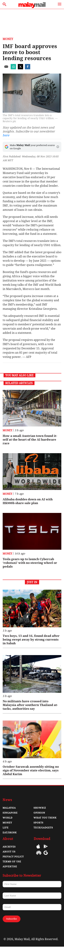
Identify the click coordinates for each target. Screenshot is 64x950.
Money (8, 39)
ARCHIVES (9, 846)
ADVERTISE (10, 866)
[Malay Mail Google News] (46, 855)
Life (6, 827)
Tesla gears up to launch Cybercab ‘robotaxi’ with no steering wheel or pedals (30, 562)
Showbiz (40, 807)
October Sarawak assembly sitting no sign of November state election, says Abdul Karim (31, 770)
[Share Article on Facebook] (27, 68)
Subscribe (11, 918)
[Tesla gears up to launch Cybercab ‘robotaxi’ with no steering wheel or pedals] (32, 531)
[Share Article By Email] (6, 68)
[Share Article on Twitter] (20, 68)
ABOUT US (9, 851)
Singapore (10, 812)
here (6, 135)
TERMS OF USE (12, 861)
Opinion (39, 812)
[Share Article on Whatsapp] (13, 68)
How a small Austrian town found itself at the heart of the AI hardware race (30, 439)
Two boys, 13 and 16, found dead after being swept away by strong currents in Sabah (31, 639)
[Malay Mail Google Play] (46, 849)
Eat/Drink (10, 832)
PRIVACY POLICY (13, 856)
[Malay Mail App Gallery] (38, 855)
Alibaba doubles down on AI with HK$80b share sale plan (28, 501)
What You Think (45, 817)
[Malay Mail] (32, 7)
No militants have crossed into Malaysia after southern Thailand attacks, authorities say (30, 704)
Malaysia (9, 807)
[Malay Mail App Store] (38, 849)
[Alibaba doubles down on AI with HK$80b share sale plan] (32, 471)
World (7, 817)
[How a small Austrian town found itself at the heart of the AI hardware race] (32, 408)
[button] (57, 146)
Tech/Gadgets (43, 827)
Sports (38, 822)
